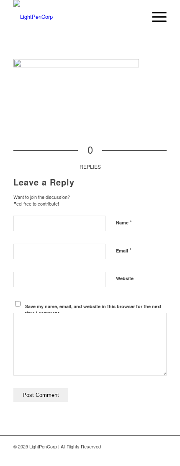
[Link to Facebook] (110, 455)
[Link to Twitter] (122, 455)
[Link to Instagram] (147, 455)
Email (123, 250)
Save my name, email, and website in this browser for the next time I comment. (93, 310)
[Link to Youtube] (160, 455)
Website (125, 278)
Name (124, 222)
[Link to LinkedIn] (135, 455)
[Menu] (155, 16)
